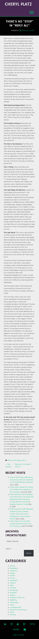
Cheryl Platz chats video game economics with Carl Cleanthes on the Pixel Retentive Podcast (21, 479)
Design (12, 573)
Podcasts (13, 593)
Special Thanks (18, 635)
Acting (12, 566)
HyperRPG (14, 580)
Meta (10, 460)
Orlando (13, 588)
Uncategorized (15, 607)
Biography (14, 568)
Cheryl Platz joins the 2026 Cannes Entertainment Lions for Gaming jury (20, 523)
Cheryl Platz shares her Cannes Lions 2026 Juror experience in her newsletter (21, 489)
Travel (12, 605)
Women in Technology (18, 610)
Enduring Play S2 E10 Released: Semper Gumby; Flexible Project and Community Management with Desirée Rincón (21, 514)
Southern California (17, 597)
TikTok (32, 624)
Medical (13, 583)
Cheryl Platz (18, 4)
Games (12, 575)
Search (8, 549)
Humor (12, 578)
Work (24, 460)
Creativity (13, 571)
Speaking (13, 600)
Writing (13, 615)
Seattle (12, 595)
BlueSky (16, 629)
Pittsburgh (14, 590)
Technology (16, 460)
